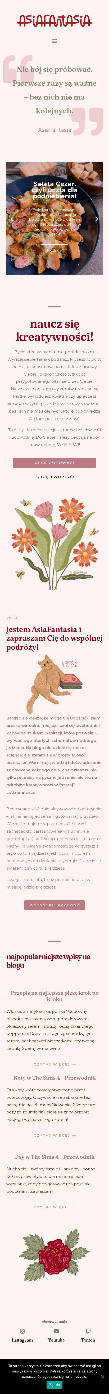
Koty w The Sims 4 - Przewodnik (54, 1077)
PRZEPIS (54, 250)
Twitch (88, 1340)
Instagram (22, 1340)
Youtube (56, 1340)
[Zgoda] (102, 1376)
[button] (54, 40)
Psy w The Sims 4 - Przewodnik (54, 1156)
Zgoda (54, 1385)
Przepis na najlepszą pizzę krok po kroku (54, 995)
